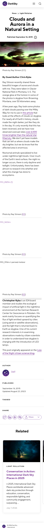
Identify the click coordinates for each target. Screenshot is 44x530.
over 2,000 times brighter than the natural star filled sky (19, 135)
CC (23, 214)
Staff (13, 371)
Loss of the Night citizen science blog (22, 352)
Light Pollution (26, 13)
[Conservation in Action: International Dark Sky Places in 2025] (21, 451)
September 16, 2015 (20, 37)
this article (28, 112)
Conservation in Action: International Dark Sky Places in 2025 (20, 475)
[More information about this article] (35, 37)
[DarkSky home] (4, 526)
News (14, 13)
